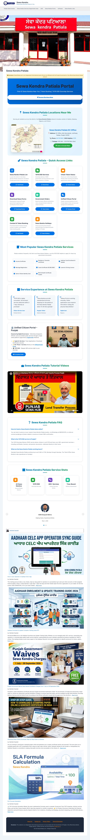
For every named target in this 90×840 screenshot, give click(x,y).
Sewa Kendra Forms (50, 8)
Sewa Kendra (22, 2)
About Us (29, 821)
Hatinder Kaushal (14, 530)
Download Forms (20, 209)
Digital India (30, 337)
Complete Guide (19, 354)
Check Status (71, 184)
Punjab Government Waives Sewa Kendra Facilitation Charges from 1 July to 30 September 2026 (33, 686)
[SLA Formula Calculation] (46, 775)
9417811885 (59, 138)
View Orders (46, 209)
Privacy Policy (46, 821)
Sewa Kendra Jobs (70, 8)
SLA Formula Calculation (14, 801)
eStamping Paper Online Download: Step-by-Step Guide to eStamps (26, 739)
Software (60, 8)
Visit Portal (20, 184)
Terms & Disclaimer (58, 821)
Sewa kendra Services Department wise (27, 8)
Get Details (20, 233)
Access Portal (71, 209)
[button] (43, 525)
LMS (41, 8)
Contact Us (37, 821)
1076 (74, 138)
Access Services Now (45, 97)
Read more (39, 585)
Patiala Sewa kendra (9, 8)
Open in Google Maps (63, 145)
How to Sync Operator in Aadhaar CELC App (20, 576)
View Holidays (46, 233)
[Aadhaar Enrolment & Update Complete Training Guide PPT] (46, 608)
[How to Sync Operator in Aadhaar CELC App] (46, 554)
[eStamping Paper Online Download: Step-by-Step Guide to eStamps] (46, 717)
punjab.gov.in (57, 826)
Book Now (46, 184)
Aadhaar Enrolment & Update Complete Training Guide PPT (23, 630)
